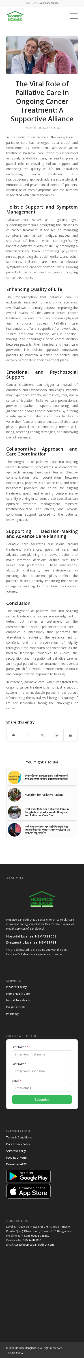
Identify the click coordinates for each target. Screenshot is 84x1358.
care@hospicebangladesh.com (34, 1245)
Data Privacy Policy (18, 1144)
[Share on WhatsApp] (56, 735)
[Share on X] (42, 735)
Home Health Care (18, 994)
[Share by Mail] (13, 735)
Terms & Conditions (19, 1137)
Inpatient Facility (16, 987)
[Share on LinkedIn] (71, 735)
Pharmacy (12, 1014)
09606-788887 (32, 1240)
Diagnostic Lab (15, 1007)
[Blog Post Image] (42, 55)
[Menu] (71, 16)
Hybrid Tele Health (18, 1000)
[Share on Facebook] (28, 735)
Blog (57, 127)
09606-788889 (40, 1236)
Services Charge (16, 1151)
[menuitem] (71, 16)
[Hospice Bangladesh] (34, 16)
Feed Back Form (16, 1158)
